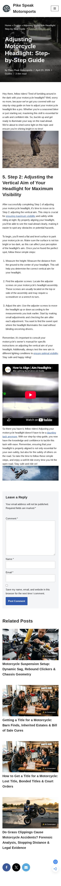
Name (10, 559)
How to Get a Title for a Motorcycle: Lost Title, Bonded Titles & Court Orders (30, 781)
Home (8, 25)
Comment (12, 518)
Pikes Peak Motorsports (20, 70)
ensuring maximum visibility (20, 216)
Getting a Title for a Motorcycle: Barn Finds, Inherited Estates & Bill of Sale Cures (29, 725)
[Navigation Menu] (55, 8)
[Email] (26, 867)
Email (9, 572)
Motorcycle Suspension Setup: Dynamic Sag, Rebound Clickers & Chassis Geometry (28, 669)
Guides (17, 25)
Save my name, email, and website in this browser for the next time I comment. (28, 591)
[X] (16, 867)
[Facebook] (6, 867)
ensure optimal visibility (46, 353)
